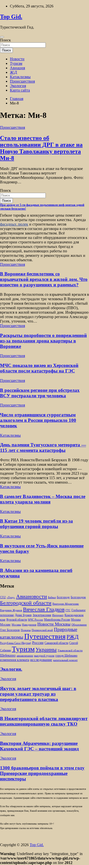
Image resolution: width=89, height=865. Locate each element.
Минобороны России (57, 619)
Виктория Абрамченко (65, 603)
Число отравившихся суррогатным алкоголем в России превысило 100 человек (38, 420)
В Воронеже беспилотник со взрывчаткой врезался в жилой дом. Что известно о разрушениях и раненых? (44, 279)
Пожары (26, 630)
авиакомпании (25, 655)
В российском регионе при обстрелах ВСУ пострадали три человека (40, 393)
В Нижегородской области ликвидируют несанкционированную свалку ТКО (44, 721)
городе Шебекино (66, 655)
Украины (46, 649)
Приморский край (42, 630)
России (38, 642)
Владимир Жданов (11, 610)
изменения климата (14, 660)
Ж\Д (13, 72)
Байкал (52, 597)
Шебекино (8, 655)
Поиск (5, 40)
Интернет (58, 615)
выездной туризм (44, 655)
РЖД (73, 636)
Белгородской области (25, 603)
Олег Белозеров (10, 630)
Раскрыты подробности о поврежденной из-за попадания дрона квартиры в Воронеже (43, 341)
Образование (79, 624)
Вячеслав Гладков (44, 609)
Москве (5, 624)
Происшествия (22, 81)
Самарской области (56, 643)
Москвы (16, 624)
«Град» (11, 597)
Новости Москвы (53, 624)
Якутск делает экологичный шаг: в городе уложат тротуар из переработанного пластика (38, 694)
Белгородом (78, 597)
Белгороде (63, 597)
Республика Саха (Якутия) (15, 643)
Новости (17, 59)
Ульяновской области (70, 650)
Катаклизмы (20, 77)
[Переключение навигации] (2, 37)
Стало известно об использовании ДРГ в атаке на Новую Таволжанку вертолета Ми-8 (41, 148)
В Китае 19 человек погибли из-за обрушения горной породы (36, 523)
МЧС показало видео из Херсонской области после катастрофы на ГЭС (39, 368)
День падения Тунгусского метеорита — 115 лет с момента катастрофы (43, 447)
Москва (76, 619)
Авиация (17, 68)
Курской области (16, 619)
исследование (41, 660)
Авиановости (31, 596)
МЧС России (35, 619)
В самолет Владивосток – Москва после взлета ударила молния (42, 499)
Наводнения (29, 624)
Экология (18, 86)
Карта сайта (20, 90)
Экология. (11, 669)
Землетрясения (42, 615)
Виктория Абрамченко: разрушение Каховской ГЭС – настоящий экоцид (39, 746)
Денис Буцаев (23, 615)
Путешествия (45, 636)
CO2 (3, 597)
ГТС (68, 610)
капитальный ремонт (65, 660)
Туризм (16, 63)
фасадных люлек (14, 224)
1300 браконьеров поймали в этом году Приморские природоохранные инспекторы (42, 773)
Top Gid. (11, 16)
